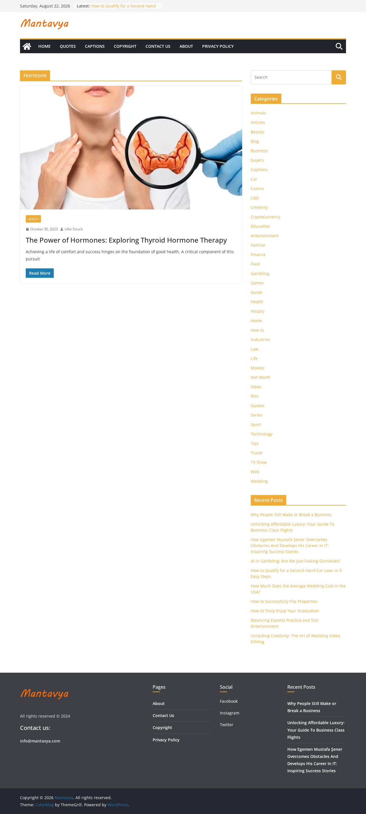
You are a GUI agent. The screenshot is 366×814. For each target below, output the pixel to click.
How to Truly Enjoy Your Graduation (285, 610)
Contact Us (158, 46)
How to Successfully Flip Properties (284, 601)
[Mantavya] (27, 46)
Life (254, 358)
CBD (255, 198)
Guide (256, 292)
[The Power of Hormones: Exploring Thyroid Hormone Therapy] (131, 147)
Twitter (226, 724)
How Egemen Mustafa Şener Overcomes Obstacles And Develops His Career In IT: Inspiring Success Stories (290, 545)
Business (259, 150)
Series (256, 415)
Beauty (257, 131)
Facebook (229, 701)
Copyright (125, 46)
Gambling (260, 273)
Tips (255, 443)
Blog (255, 141)
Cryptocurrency (265, 216)
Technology (261, 434)
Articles (258, 122)
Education (260, 226)
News (256, 386)
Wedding (259, 481)
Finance (258, 254)
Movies (257, 368)
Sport (256, 424)
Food (255, 264)
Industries (260, 339)
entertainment (265, 235)
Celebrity (259, 207)
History (257, 311)
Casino (257, 188)
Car (254, 179)
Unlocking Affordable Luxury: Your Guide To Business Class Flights (316, 730)
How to (257, 330)
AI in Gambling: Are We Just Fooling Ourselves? (295, 561)
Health (33, 219)
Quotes (68, 46)
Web (255, 471)
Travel (256, 452)
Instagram (230, 713)
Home (44, 46)
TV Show (259, 462)
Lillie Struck (74, 229)
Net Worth (260, 377)
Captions (95, 46)
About (186, 46)
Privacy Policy (218, 46)
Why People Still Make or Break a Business (291, 514)
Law (254, 349)
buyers (257, 160)
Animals (258, 113)
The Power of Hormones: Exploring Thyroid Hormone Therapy (126, 240)
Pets (255, 396)
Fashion (258, 245)
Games (257, 283)
